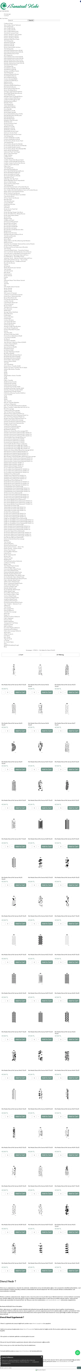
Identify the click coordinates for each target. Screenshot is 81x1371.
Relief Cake (7, 564)
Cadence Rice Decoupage (12, 410)
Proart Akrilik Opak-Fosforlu (12, 147)
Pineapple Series (9, 348)
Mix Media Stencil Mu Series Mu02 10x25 (38, 685)
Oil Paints (7, 207)
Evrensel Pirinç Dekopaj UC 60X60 (14, 440)
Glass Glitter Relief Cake (11, 585)
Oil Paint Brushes (9, 325)
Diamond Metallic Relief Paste (13, 572)
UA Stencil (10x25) (9, 345)
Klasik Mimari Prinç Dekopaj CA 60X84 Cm (16, 483)
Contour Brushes (9, 320)
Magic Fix (6, 615)
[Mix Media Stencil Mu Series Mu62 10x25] (14, 1248)
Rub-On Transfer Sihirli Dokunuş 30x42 (15, 405)
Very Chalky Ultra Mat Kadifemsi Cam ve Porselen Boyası (21, 190)
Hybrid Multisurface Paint (11, 53)
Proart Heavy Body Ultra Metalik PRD (15, 148)
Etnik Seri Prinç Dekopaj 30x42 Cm (14, 413)
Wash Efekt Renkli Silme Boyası (13, 93)
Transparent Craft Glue (11, 623)
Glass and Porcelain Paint (11, 183)
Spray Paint (7, 217)
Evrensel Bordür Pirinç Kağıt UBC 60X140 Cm (17, 447)
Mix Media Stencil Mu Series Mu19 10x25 (67, 839)
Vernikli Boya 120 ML (10, 68)
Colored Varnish (8, 304)
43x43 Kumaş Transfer (10, 385)
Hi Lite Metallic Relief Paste (12, 589)
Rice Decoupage (9, 409)
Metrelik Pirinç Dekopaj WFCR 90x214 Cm (16, 455)
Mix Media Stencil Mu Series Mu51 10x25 (67, 1109)
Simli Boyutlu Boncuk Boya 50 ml (13, 234)
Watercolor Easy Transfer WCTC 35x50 (15, 367)
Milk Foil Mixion (8, 626)
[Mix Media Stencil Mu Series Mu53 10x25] (40, 1133)
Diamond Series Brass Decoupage (14, 539)
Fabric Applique (8, 618)
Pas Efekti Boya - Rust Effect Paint (14, 256)
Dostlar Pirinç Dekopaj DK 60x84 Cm (15, 515)
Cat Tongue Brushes (10, 321)
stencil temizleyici (24, 1351)
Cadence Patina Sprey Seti (12, 99)
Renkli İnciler (7, 231)
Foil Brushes (7, 315)
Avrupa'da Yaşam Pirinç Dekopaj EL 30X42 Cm (17, 532)
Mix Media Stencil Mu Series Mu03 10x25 (65, 685)
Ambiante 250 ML (9, 45)
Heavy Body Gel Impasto (11, 150)
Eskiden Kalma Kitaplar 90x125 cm (14, 463)
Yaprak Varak (8, 639)
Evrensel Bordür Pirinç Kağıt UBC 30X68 (15, 445)
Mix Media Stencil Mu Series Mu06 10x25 (38, 724)
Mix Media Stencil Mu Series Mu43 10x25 (40, 1070)
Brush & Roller (8, 305)
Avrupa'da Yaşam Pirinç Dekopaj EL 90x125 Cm (17, 535)
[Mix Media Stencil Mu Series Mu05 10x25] (14, 708)
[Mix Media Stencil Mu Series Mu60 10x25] (67, 1210)
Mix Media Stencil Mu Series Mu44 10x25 (67, 1070)
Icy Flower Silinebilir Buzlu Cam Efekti (15, 194)
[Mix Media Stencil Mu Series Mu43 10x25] (40, 1055)
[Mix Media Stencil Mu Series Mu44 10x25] (67, 1055)
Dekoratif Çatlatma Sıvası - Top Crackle (15, 260)
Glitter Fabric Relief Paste (11, 581)
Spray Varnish (8, 288)
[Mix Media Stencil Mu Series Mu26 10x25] (40, 901)
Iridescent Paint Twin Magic (12, 152)
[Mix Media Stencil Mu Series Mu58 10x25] (14, 1210)
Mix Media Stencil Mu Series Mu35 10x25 (40, 993)
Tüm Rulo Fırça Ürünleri (10, 307)
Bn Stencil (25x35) (9, 353)
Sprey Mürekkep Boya (10, 90)
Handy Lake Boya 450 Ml (11, 37)
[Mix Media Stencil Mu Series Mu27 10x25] (67, 901)
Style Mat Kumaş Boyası (11, 169)
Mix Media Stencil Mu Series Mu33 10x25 (67, 954)
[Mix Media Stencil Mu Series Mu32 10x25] (40, 940)
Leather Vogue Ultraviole (11, 164)
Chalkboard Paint (9, 220)
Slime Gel (7, 613)
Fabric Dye (7, 166)
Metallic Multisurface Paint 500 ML (14, 63)
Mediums (6, 540)
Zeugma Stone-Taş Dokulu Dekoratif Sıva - (16, 255)
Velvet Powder (8, 558)
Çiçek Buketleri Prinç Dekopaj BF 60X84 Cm (17, 489)
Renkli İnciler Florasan (10, 233)
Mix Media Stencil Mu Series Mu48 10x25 (40, 1109)
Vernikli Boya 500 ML (10, 69)
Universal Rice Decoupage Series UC (15, 437)
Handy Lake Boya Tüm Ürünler (13, 34)
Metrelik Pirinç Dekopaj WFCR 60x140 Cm (16, 453)
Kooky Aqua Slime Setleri (11, 215)
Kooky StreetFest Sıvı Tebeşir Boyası (14, 214)
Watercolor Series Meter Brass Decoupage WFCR (18, 450)
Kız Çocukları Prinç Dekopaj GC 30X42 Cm (16, 472)
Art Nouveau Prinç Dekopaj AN (13, 493)
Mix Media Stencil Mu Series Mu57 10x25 (67, 1186)
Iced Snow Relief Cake (10, 586)
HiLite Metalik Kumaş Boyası (12, 172)
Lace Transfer (8, 394)
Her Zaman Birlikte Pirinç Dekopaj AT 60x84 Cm (18, 502)
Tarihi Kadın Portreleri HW (11, 505)
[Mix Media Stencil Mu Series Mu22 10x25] (40, 862)
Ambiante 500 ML (9, 44)
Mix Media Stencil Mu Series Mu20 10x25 (12, 878)
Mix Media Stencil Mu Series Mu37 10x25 (14, 1032)
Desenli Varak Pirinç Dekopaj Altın (14, 423)
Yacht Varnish (8, 290)
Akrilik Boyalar (8, 122)
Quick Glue (7, 632)
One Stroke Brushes (10, 323)
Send (79, 1368)
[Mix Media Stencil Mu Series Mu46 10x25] (14, 1094)
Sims (5, 643)
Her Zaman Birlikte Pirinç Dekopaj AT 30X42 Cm (18, 501)
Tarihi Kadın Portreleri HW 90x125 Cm (15, 510)
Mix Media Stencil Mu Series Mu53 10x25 (40, 1147)
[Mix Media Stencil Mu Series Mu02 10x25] (40, 670)
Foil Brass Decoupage (10, 424)
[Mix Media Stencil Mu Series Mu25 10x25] (14, 901)
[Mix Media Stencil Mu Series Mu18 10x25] (40, 824)
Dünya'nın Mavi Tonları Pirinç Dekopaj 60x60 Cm (18, 459)
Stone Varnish (8, 275)
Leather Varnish (8, 301)
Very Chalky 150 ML (9, 28)
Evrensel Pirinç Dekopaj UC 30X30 (14, 439)
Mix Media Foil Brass (10, 429)
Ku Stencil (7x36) (8, 350)
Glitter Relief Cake (9, 591)
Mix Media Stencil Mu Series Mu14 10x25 (14, 800)
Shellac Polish (8, 291)
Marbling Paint (8, 237)
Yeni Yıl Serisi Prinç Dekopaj (12, 412)
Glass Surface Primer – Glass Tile (14, 547)
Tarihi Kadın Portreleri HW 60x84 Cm (15, 509)
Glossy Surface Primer (10, 545)
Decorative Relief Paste (11, 570)
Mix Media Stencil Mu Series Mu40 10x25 (65, 1032)
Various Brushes (8, 317)
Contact (6, 15)
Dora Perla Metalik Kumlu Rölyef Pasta (15, 578)
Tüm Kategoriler (8, 26)
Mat (5, 279)
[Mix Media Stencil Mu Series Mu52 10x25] (14, 1133)
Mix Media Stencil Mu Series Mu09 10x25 (12, 762)
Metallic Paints (8, 102)
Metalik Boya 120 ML (10, 107)
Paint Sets (7, 206)
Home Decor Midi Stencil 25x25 (13, 336)
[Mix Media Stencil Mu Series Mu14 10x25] (14, 785)
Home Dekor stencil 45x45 (11, 359)
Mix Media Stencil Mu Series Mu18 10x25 (40, 839)
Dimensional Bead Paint (11, 221)
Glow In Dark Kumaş (10, 182)
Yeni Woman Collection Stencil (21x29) (15, 342)
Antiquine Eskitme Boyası (11, 74)
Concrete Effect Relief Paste (12, 569)
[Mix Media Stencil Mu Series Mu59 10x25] (40, 1210)
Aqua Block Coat (9, 177)
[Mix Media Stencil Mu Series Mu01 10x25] (14, 670)
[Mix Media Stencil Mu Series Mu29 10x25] (14, 940)
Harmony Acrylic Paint (10, 133)
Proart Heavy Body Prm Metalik (13, 144)
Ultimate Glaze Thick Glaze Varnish (14, 280)
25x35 (5, 372)
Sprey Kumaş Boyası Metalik (12, 175)
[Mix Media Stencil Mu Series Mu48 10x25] (40, 1094)
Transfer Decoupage (10, 612)
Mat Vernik (7, 272)
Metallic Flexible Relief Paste (12, 574)
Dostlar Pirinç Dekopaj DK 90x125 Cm (15, 516)
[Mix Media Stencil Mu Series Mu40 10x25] (67, 1017)
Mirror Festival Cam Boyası (12, 193)
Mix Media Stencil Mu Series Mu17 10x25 (14, 839)
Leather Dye (7, 156)
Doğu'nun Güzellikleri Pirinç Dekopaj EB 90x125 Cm (19, 523)
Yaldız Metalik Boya (9, 106)
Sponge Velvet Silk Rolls (11, 312)
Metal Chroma (8, 242)
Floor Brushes (8, 309)
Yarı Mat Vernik (8, 271)
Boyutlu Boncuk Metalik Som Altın (13, 229)
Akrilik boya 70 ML (9, 126)
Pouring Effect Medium (10, 551)
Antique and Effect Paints (11, 71)
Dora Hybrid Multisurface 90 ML (13, 114)
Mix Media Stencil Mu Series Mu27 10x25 (67, 916)
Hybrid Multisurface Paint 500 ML (14, 58)
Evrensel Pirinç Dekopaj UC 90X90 (14, 442)
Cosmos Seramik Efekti (10, 79)
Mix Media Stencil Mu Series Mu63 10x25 (40, 1263)
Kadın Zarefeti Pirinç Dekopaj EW (14, 524)
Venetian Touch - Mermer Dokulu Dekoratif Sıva (18, 258)
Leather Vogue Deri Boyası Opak (14, 160)
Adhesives (7, 605)
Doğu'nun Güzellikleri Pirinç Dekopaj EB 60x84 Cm (18, 521)
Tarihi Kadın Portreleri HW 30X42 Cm (15, 507)
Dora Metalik (8, 109)
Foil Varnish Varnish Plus (11, 299)
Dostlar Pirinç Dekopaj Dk (11, 512)
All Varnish (7, 266)
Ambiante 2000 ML (9, 42)
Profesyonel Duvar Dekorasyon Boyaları (16, 247)
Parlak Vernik (8, 274)
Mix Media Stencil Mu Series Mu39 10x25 (40, 1032)
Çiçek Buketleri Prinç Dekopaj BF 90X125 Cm (17, 491)
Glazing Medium (8, 543)
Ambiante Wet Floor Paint (11, 39)
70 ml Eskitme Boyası (10, 76)
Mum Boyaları (8, 199)
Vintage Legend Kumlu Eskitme (13, 91)
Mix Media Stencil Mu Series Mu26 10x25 (40, 916)
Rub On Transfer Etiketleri (11, 402)
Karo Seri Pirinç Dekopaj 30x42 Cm (14, 417)
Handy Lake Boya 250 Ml (11, 36)
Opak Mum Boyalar (9, 204)
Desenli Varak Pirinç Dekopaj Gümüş (14, 421)
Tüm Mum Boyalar (9, 201)
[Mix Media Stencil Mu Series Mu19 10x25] (67, 824)
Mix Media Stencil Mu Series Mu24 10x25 (67, 877)
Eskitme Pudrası (8, 83)
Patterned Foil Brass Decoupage (13, 420)
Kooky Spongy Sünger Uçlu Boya (13, 212)
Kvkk (30, 1362)
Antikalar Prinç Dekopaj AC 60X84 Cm (15, 477)
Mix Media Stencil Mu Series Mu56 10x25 (40, 1186)
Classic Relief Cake (9, 567)
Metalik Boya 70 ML (9, 110)
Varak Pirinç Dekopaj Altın (11, 428)
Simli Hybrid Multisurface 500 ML (13, 52)
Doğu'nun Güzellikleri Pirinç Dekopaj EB (15, 518)
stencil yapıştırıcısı (37, 1323)
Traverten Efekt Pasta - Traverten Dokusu (16, 250)
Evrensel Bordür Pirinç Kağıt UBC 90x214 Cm (17, 448)
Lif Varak (6, 640)
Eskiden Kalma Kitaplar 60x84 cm (14, 464)
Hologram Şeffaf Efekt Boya (12, 85)
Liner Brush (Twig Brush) (11, 328)
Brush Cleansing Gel (10, 554)
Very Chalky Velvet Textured (12, 25)
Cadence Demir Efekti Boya (12, 98)
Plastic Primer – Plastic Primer (13, 548)
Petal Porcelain (8, 624)
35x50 (6, 374)
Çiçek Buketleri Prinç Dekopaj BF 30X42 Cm (17, 488)
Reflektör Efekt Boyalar (11, 120)
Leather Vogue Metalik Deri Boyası (14, 161)
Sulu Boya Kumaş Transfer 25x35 (13, 390)
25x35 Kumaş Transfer (10, 382)
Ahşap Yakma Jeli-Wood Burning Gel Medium (17, 240)
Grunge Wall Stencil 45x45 (11, 351)
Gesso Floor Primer (9, 550)
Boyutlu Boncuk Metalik (10, 226)
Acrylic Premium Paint (10, 123)
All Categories (8, 55)
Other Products (8, 634)
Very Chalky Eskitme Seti (11, 31)
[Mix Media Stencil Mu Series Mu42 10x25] (14, 1055)
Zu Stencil (7, 339)
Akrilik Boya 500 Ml (9, 129)
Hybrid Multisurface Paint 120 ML (13, 56)
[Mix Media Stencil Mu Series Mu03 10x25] (67, 670)
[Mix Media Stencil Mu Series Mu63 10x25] (40, 1248)
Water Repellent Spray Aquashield (14, 180)
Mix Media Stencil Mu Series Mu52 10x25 (14, 1147)
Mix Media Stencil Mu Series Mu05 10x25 (12, 724)
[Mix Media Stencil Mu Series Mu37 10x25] (14, 1017)
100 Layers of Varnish (10, 293)
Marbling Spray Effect (10, 101)
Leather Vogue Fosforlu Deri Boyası (14, 163)
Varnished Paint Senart (10, 64)
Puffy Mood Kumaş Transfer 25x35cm (14, 393)
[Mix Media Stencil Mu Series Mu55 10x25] (14, 1171)
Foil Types (7, 635)
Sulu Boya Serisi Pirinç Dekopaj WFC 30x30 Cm (18, 432)
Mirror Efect (7, 239)
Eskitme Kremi (8, 82)
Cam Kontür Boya (9, 196)
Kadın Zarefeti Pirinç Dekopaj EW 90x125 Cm (17, 529)
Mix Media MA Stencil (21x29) (12, 358)
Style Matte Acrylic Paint (11, 131)
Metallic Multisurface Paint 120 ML (14, 61)
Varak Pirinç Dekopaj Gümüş (12, 426)
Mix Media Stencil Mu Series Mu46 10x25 (14, 1109)
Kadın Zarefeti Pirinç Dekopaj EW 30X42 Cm (17, 526)
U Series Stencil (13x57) (10, 344)
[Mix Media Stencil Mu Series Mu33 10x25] (67, 940)
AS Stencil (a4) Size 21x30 (11, 334)
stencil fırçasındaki (28, 1329)
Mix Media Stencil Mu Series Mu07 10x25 (65, 724)
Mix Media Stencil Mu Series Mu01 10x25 (14, 685)
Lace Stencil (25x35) (10, 337)
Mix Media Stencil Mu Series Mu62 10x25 (14, 1263)
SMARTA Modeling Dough (11, 645)
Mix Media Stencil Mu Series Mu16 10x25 (67, 800)
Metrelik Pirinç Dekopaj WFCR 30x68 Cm (16, 451)
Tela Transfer (8, 401)
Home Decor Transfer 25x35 (12, 366)
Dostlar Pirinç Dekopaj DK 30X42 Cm (15, 513)
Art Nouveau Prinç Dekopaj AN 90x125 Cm (16, 497)
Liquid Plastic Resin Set (10, 302)
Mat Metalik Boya (9, 117)
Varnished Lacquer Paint (11, 33)
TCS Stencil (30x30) (9, 340)
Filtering (61, 655)
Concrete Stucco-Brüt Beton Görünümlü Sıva (17, 253)
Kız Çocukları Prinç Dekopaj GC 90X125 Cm (16, 469)
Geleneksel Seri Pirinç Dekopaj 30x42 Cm (16, 415)
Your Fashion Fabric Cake (11, 594)
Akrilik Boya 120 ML (9, 128)
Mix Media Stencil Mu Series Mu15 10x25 (40, 800)
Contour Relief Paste (10, 596)
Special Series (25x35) (10, 347)
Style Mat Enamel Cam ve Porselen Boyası (16, 187)
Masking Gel (7, 559)
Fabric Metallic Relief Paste (12, 580)
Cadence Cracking (9, 562)
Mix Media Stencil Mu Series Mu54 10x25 (67, 1147)
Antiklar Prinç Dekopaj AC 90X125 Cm (15, 475)
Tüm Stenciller (8, 332)
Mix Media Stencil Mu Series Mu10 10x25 (40, 762)
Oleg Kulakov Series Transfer (12, 375)
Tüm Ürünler (7, 210)
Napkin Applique (9, 621)
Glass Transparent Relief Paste (13, 583)
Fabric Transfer (8, 380)
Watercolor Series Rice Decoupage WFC (16, 431)
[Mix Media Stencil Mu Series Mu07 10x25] (67, 708)
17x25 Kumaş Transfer (10, 383)
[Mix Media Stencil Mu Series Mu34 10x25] (14, 978)
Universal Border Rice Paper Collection (15, 443)
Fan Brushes (7, 318)
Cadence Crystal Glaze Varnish (13, 294)
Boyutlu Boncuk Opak (10, 228)
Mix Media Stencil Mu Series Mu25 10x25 (14, 916)
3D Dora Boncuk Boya (10, 225)
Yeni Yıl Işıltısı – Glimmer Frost (12, 604)
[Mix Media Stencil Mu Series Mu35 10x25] (40, 978)
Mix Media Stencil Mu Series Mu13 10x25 (67, 762)
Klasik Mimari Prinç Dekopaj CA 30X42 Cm (16, 485)
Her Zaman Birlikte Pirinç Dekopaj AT (15, 499)
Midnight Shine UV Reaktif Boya (13, 96)
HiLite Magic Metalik (10, 112)
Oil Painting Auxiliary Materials (13, 561)
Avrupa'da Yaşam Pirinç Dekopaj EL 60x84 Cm (17, 534)
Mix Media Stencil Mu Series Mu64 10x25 (67, 1263)
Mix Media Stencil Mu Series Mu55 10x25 (14, 1186)
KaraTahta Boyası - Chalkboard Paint (15, 261)
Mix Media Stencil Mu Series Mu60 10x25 (65, 1225)
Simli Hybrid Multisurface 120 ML (13, 50)
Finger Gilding (8, 155)
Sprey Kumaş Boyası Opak (11, 174)
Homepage (7, 14)
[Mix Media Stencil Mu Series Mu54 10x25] (67, 1133)
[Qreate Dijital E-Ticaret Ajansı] (40, 1370)
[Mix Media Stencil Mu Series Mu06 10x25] (40, 708)
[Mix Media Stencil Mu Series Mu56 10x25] (40, 1171)
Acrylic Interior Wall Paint (11, 245)
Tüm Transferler (8, 364)
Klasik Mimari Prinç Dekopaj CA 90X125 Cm (16, 482)
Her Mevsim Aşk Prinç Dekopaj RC (14, 537)
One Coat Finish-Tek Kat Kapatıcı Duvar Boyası (17, 252)
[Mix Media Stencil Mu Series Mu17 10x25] (14, 824)
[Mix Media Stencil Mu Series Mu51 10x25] (67, 1094)
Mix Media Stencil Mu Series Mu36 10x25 (67, 993)
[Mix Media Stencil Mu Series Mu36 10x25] (67, 978)
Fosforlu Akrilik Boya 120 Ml (12, 139)
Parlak (6, 277)
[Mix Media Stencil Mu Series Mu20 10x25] (14, 862)
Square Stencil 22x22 (10, 361)
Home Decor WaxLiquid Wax (12, 296)
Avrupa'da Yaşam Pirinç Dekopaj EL (14, 531)
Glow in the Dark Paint (10, 153)
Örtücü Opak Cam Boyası (11, 198)
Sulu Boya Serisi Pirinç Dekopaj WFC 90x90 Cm (18, 436)
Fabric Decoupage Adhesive (12, 631)
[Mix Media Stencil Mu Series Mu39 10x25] (40, 1017)
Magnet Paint (8, 218)
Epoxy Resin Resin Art (10, 298)
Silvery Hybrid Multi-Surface (12, 47)
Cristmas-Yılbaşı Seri (10, 404)
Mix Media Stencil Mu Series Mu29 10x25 (14, 954)
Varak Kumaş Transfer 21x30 (12, 386)
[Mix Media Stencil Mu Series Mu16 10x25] (67, 785)
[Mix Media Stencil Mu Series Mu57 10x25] (67, 1171)
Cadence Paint (8, 23)
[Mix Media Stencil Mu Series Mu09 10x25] (14, 747)
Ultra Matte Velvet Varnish (11, 286)
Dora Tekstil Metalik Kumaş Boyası (14, 171)
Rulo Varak (7, 637)
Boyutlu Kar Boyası (9, 263)
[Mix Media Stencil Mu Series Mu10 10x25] (40, 747)
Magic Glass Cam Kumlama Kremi (14, 191)
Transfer (6, 363)
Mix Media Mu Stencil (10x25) (12, 356)
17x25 (5, 371)
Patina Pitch (7, 553)
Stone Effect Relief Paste (11, 593)
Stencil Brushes (8, 313)
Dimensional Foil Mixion (11, 629)
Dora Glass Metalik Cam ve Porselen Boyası (17, 188)
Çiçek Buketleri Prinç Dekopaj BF (13, 486)
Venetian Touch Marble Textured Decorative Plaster (19, 244)
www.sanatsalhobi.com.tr (53, 1300)
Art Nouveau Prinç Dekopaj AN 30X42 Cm (16, 494)
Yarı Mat (6, 283)
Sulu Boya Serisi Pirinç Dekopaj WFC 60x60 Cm (18, 434)
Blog (5, 646)
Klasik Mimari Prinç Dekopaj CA (13, 480)
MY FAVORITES (4, 11)
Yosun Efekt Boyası (9, 95)
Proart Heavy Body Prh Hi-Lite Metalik (15, 145)
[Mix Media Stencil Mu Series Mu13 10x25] (67, 747)
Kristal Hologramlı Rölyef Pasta (13, 602)
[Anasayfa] (40, 6)
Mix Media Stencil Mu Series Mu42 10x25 (14, 1070)
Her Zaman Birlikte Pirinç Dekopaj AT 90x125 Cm (18, 504)
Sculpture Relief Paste (10, 599)
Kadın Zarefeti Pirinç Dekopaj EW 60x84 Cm (17, 528)
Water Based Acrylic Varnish (12, 267)
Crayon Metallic (8, 202)
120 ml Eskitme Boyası (10, 77)
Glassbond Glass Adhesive (12, 616)
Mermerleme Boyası (10, 87)
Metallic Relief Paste (10, 588)
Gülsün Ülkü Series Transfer (12, 369)
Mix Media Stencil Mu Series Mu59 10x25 (40, 1224)
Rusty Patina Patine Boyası (12, 88)
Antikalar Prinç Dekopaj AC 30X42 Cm (15, 478)
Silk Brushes (7, 310)
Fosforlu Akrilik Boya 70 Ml (11, 137)
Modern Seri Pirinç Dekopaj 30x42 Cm (15, 418)
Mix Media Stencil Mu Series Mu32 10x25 (40, 954)
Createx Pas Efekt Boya (11, 80)
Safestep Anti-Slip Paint (11, 179)
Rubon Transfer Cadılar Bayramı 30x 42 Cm (16, 407)
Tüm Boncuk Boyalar (10, 236)
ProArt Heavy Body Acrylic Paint (13, 141)
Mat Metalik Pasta (9, 118)
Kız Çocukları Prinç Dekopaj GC (13, 467)
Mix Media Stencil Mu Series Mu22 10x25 (40, 877)
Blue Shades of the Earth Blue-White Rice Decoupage (20, 456)
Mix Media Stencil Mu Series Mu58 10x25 (14, 1224)
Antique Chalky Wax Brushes (12, 326)
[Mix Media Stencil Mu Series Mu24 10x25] (67, 862)
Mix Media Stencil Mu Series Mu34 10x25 (14, 993)
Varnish (6, 264)
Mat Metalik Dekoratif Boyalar (13, 115)
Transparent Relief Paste (11, 597)
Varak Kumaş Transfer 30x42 (12, 391)
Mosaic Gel (7, 556)
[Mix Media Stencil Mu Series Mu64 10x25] (67, 1248)
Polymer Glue (8, 620)
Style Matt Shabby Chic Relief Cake (14, 575)
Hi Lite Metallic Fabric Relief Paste (14, 577)
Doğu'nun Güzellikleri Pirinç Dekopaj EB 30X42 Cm (18, 520)
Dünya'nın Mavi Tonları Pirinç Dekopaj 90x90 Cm (18, 461)
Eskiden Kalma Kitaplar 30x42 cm (13, 466)
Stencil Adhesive (9, 610)
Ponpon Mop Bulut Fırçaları (12, 329)
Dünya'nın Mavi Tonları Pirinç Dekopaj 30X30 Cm (18, 458)
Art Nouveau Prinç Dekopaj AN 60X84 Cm (16, 496)
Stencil (6, 331)
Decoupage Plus (9, 608)
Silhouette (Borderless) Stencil (13, 355)
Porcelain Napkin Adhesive (12, 627)
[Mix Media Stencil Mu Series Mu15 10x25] (40, 785)
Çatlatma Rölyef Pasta (10, 600)
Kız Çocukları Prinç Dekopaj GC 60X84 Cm (16, 470)
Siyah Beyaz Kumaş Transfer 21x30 (14, 388)
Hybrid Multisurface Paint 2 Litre (13, 60)
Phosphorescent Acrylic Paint (12, 134)
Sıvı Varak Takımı (9, 642)
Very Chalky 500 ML (10, 30)
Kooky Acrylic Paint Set (10, 209)
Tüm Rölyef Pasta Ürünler (11, 566)
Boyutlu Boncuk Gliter (10, 223)
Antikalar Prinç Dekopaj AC (12, 474)
